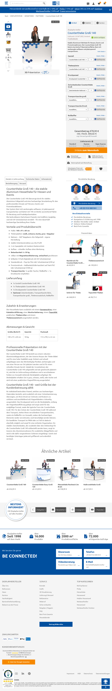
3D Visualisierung (45, 592)
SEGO (77, 8)
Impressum (70, 673)
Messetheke (81, 592)
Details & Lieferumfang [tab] (15, 179)
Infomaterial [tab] (46, 179)
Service (100, 23)
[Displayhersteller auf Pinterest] (29, 673)
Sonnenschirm (46, 309)
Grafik (41, 589)
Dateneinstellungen (103, 673)
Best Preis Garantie (46, 614)
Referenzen (6, 589)
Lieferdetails (73, 39)
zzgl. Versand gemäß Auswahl (87, 136)
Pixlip (62, 8)
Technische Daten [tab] (32, 179)
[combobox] (28, 3)
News (4, 592)
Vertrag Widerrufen (56, 624)
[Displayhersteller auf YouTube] (16, 673)
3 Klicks (87, 150)
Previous (8, 22)
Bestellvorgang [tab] (12, 183)
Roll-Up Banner (82, 586)
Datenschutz (88, 673)
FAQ (40, 611)
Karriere (5, 595)
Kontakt (42, 586)
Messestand (81, 605)
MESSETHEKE (29, 16)
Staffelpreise (101, 59)
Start (6, 16)
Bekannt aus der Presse (10, 605)
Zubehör (87, 23)
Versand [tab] (22, 183)
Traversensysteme (68, 11)
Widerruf (42, 602)
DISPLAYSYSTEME (16, 16)
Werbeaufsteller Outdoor (85, 608)
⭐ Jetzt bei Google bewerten (19, 662)
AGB (79, 673)
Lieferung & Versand (46, 595)
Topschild (53, 312)
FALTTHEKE (40, 16)
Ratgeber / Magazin (46, 608)
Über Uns (5, 586)
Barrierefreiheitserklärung (11, 602)
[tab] (87, 58)
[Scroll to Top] (106, 687)
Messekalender (44, 617)
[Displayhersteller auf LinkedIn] (23, 673)
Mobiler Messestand (84, 598)
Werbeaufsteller (82, 602)
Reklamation (43, 598)
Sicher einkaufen (45, 605)
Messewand (81, 595)
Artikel (73, 23)
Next (8, 70)
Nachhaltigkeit (7, 598)
